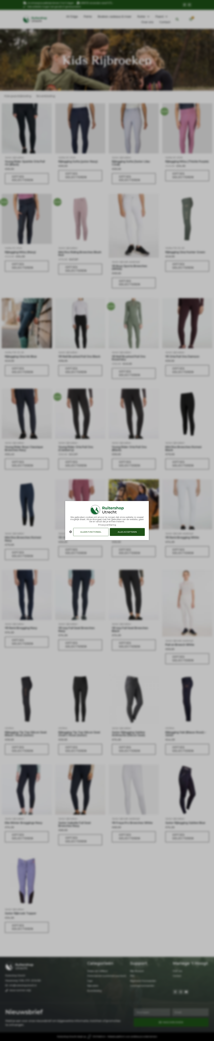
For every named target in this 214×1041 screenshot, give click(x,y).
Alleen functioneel (90, 532)
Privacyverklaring (107, 524)
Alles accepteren (127, 532)
